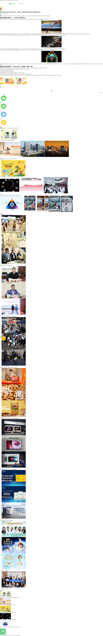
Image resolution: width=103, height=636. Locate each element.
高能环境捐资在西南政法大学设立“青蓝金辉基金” (6, 265)
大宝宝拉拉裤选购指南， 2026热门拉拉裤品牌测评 (6, 520)
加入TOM (6, 634)
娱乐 (3, 0)
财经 (10, 0)
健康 (12, 0)
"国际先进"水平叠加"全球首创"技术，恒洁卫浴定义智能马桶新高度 (8, 469)
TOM (0, 264)
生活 (7, 0)
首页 (0, 0)
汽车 (14, 0)
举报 (0, 86)
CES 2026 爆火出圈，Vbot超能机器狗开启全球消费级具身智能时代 (8, 316)
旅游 (5, 0)
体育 (4, 0)
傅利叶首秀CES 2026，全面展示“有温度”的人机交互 (6, 214)
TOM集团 (1, 634)
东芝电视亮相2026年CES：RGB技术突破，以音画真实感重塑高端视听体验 (9, 418)
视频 (9, 0)
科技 (16, 0)
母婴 (8, 0)
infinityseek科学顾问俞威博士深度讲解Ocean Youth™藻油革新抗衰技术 (11, 587)
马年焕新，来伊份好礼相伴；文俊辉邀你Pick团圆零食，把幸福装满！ (8, 367)
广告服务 (4, 634)
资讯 (1, 0)
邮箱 (17, 0)
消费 (13, 0)
